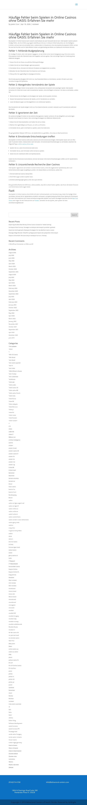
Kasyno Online (13, 569)
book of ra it (12, 492)
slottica (11, 718)
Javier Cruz (15, 24)
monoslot (11, 608)
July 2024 (11, 277)
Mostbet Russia (13, 627)
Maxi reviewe (13, 580)
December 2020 (13, 335)
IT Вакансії (12, 561)
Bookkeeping (12, 495)
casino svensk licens (14, 517)
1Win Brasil (12, 357)
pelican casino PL (14, 660)
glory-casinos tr (13, 555)
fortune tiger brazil (14, 547)
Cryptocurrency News (15, 530)
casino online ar (13, 511)
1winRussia (12, 379)
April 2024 (12, 283)
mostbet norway (13, 621)
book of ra (12, 489)
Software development (15, 723)
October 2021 (13, 327)
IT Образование (13, 564)
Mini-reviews (12, 585)
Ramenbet (12, 690)
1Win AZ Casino (13, 354)
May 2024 (11, 280)
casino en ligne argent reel (16, 503)
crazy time (12, 528)
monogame (12, 605)
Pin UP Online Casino (15, 665)
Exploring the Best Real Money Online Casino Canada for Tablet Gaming (30, 224)
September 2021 (13, 329)
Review (11, 696)
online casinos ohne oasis (25, 144)
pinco (10, 671)
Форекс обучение (14, 764)
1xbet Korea (12, 398)
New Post (11, 641)
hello (10, 558)
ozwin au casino (13, 652)
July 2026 (11, 255)
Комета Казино (13, 745)
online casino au (13, 649)
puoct (10, 685)
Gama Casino (12, 550)
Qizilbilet (11, 687)
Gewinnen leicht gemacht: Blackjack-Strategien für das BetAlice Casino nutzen (31, 230)
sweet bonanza (13, 726)
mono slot (12, 594)
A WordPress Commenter (16, 244)
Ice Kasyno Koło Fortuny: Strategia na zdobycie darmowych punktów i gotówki (32, 227)
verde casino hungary (15, 734)
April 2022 (12, 316)
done (10, 536)
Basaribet (11, 475)
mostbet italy (12, 619)
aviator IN (11, 456)
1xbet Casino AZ (13, 387)
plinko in (11, 676)
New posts (12, 643)
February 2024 (13, 288)
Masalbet (11, 577)
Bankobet (11, 473)
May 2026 (11, 261)
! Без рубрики (12, 346)
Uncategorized (13, 731)
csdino (11, 533)
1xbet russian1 (13, 420)
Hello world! (29, 244)
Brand (10, 498)
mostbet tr (12, 630)
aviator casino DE (14, 451)
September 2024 (13, 272)
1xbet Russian (13, 418)
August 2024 (12, 274)
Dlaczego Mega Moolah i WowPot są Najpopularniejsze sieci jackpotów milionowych (33, 233)
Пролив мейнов (13, 753)
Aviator (11, 445)
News (10, 646)
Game (10, 553)
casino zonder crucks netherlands (19, 520)
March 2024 (12, 285)
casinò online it (13, 514)
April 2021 (12, 332)
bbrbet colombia (14, 478)
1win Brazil (12, 360)
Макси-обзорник (13, 748)
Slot (10, 709)
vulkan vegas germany (15, 742)
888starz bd (12, 437)
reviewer (35, 24)
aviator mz (12, 462)
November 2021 (13, 324)
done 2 (11, 539)
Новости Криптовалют (15, 751)
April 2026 (12, 263)
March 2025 (12, 266)
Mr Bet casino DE (14, 632)
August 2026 (12, 252)
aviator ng (12, 464)
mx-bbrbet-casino (14, 638)
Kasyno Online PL (14, 572)
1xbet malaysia (13, 404)
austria (11, 442)
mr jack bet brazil (14, 635)
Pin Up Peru (12, 668)
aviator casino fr (13, 454)
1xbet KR (11, 401)
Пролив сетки (13, 756)
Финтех (11, 762)
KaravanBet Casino (14, 566)
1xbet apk (11, 382)
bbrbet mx (12, 481)
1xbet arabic (12, 385)
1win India (12, 368)
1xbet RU (11, 412)
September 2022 (13, 310)
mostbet (11, 610)
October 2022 (13, 307)
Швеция (11, 767)
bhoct (10, 484)
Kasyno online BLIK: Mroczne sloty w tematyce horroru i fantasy (28, 235)
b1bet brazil (12, 470)
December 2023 (13, 291)
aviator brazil (13, 448)
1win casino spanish (15, 363)
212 (10, 426)
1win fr (11, 365)
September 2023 (13, 294)
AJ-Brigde (72, 802)
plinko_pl (11, 682)
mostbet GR (12, 613)
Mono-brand (12, 597)
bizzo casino (12, 486)
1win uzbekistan (13, 376)
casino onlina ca (13, 509)
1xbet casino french (14, 393)
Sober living (12, 720)
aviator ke (12, 459)
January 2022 (12, 321)
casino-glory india (14, 522)
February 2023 (13, 302)
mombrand (12, 588)
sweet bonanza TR (14, 729)
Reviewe (11, 698)
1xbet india (12, 396)
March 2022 (12, 318)
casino (10, 500)
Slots (10, 712)
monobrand (12, 599)
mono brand (12, 591)
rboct (10, 693)
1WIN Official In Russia (15, 371)
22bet (10, 429)
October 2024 (13, 269)
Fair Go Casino (13, 542)
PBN (10, 654)
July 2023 (11, 296)
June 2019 (11, 338)
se (9, 707)
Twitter (37, 200)
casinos (11, 525)
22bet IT (11, 434)
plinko (10, 674)
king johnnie (12, 575)
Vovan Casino (13, 740)
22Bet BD (11, 431)
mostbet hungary (14, 616)
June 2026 (11, 258)
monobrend (12, 602)
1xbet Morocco (13, 407)
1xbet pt (11, 409)
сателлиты (12, 759)
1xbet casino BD (13, 390)
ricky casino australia (15, 704)
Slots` (10, 715)
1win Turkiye (12, 374)
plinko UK (11, 679)
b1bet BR (11, 467)
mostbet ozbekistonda (15, 624)
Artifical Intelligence (14, 440)
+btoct (10, 349)
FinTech (11, 544)
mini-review (12, 583)
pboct (10, 657)
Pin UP (11, 663)
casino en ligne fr (14, 506)
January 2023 (12, 305)
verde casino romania (15, 737)
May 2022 (11, 313)
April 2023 (12, 299)
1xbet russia (12, 415)
